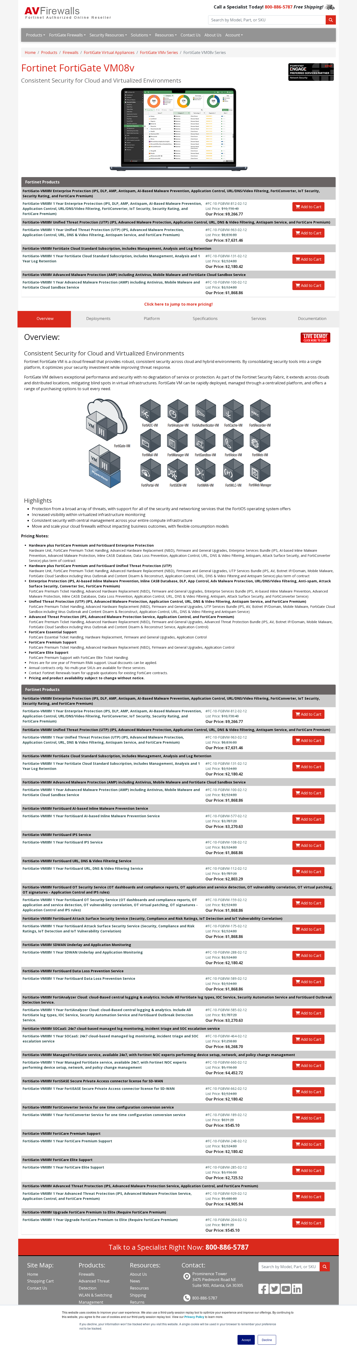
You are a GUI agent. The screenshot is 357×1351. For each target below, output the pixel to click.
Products (34, 35)
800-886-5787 (278, 7)
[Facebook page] (263, 1291)
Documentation (312, 318)
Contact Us (191, 35)
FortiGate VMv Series (159, 52)
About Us (212, 35)
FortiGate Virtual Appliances (109, 52)
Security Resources (107, 35)
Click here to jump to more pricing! (178, 304)
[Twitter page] (275, 1291)
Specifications (205, 318)
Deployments (98, 318)
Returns (137, 1302)
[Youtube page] (286, 1291)
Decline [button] (267, 1340)
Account (232, 35)
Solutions (139, 35)
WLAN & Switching (95, 1295)
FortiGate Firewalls (66, 35)
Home (30, 52)
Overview (45, 318)
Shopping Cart (40, 1281)
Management (91, 1302)
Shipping (138, 1295)
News (135, 1281)
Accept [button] (246, 1340)
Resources (164, 35)
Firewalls (70, 52)
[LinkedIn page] (297, 1291)
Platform (152, 318)
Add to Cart (310, 206)
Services (258, 318)
